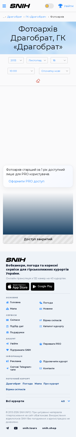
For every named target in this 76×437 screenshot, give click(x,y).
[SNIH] (16, 260)
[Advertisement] (38, 124)
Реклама (15, 361)
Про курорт (51, 383)
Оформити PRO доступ (26, 181)
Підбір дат (16, 326)
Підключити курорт (55, 361)
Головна (15, 302)
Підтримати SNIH (20, 349)
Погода (48, 302)
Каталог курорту (53, 326)
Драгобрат (13, 383)
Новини (48, 308)
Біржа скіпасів (52, 320)
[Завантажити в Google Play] (42, 287)
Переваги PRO (52, 343)
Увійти (14, 343)
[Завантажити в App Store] (18, 287)
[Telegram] (7, 428)
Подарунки (17, 332)
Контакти (48, 368)
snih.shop (49, 428)
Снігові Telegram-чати (21, 368)
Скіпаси (15, 319)
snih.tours (30, 428)
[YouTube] (16, 428)
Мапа (13, 308)
